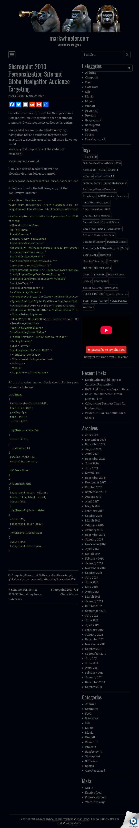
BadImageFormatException (99, 189)
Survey (104, 300)
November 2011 (95, 644)
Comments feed (95, 797)
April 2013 (92, 591)
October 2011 (93, 649)
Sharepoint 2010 (66, 579)
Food (88, 82)
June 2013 (91, 582)
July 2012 (91, 615)
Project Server (116, 274)
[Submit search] (127, 54)
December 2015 (95, 534)
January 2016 (94, 530)
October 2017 (93, 487)
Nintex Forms (102, 267)
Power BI (91, 110)
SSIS (85, 300)
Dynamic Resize (117, 241)
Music (89, 96)
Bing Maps (89, 196)
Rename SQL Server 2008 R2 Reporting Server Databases (25, 594)
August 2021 (93, 449)
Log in (89, 787)
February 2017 (94, 511)
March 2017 (93, 506)
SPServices (111, 287)
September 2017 (95, 492)
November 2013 (95, 568)
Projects (90, 115)
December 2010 (95, 682)
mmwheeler (36, 95)
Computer (17, 575)
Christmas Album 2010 (96, 209)
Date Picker (115, 228)
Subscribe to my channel (108, 349)
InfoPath (105, 254)
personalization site (43, 579)
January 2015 (94, 539)
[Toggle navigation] (11, 54)
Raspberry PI (93, 120)
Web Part (88, 307)
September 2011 (95, 653)
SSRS (94, 300)
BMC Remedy (106, 196)
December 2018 (95, 477)
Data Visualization (94, 228)
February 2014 (94, 558)
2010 (118, 163)
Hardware (91, 87)
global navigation (19, 579)
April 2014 (92, 549)
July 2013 (91, 577)
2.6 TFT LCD (90, 156)
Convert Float (91, 222)
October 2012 (93, 606)
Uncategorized (95, 139)
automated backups (115, 183)
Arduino (90, 72)
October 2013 (93, 572)
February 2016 (94, 525)
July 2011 (91, 658)
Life (88, 91)
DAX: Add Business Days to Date (106, 389)
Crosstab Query (110, 222)
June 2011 (91, 663)
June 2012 (91, 620)
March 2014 (93, 553)
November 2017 (95, 482)
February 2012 (94, 630)
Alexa (102, 170)
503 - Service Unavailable (98, 163)
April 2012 (92, 625)
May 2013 (91, 587)
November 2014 (95, 544)
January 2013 (94, 601)
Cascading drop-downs (96, 202)
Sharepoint (31, 575)
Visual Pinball (118, 300)
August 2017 (93, 496)
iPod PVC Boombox (94, 261)
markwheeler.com (69, 38)
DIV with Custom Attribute (99, 235)
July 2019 (91, 468)
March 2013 (92, 596)
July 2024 (91, 435)
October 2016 (93, 515)
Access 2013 (89, 170)
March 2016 (92, 520)
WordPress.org (95, 802)
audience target (63, 575)
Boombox (122, 196)
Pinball (90, 106)
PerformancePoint (94, 274)
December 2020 (95, 458)
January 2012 (94, 634)
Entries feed (93, 792)
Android (113, 170)
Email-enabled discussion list (101, 248)
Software (44, 575)
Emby (124, 248)
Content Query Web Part (97, 215)
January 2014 (94, 563)
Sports (89, 134)
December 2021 (95, 444)
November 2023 (95, 439)
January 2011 (94, 677)
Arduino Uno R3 (104, 176)
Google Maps (90, 254)
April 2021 (92, 454)
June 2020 (92, 463)
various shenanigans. (77, 819)
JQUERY (113, 261)
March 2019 (93, 473)
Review (87, 281)
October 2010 (93, 687)
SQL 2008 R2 (90, 294)
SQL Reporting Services (114, 294)
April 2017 (92, 501)
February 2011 (94, 672)
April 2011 (91, 668)
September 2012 (95, 611)
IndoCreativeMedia (69, 823)
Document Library (94, 241)
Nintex (87, 267)
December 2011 (95, 639)
